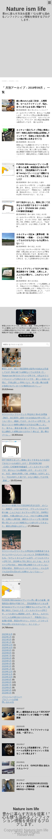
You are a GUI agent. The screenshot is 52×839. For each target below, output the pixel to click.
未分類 (32, 142)
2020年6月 (7, 658)
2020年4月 (7, 664)
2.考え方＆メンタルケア (39, 110)
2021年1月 (7, 642)
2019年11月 (7, 674)
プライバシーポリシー (12, 697)
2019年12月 (7, 672)
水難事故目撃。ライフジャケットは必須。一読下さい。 (32, 731)
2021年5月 (7, 640)
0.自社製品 (34, 182)
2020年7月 (7, 656)
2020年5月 (7, 661)
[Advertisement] (26, 50)
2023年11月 (7, 634)
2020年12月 (7, 645)
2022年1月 (7, 637)
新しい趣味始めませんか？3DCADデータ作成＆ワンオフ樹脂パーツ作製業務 (33, 715)
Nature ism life (26, 9)
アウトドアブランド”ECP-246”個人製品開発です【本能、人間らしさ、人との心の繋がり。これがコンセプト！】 (32, 273)
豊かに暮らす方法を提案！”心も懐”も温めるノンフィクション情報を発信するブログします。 (26, 819)
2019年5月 (7, 690)
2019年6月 (7, 688)
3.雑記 (38, 214)
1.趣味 (41, 182)
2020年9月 (7, 650)
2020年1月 (7, 669)
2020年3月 (7, 666)
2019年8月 (7, 682)
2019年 (11, 81)
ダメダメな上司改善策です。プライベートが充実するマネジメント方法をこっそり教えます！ (32, 751)
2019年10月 (7, 677)
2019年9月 (7, 680)
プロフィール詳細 (10, 699)
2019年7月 (7, 685)
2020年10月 (7, 648)
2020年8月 (7, 653)
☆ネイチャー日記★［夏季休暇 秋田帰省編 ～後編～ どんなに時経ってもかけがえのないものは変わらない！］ (32, 238)
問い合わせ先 (8, 702)
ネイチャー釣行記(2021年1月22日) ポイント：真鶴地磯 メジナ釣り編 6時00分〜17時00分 (33, 786)
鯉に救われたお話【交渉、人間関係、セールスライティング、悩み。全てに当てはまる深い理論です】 (32, 104)
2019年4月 (7, 693)
